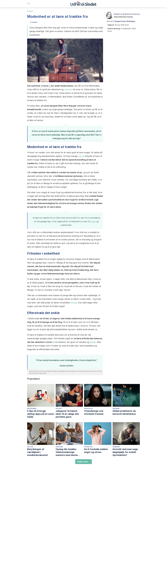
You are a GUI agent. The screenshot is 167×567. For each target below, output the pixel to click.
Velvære (30, 11)
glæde (93, 342)
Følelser (59, 447)
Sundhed (116, 447)
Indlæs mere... (83, 462)
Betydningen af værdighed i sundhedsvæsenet (37, 452)
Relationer (31, 408)
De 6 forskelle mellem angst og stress (96, 450)
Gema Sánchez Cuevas (123, 17)
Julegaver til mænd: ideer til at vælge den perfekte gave (67, 414)
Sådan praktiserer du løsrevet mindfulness (124, 412)
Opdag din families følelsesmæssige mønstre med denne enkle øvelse (67, 452)
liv (53, 342)
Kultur (58, 408)
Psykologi (88, 408)
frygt (93, 221)
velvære (68, 89)
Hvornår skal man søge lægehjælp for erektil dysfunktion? (125, 452)
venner (81, 156)
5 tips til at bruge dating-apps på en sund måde (40, 414)
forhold (73, 302)
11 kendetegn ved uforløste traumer (94, 412)
